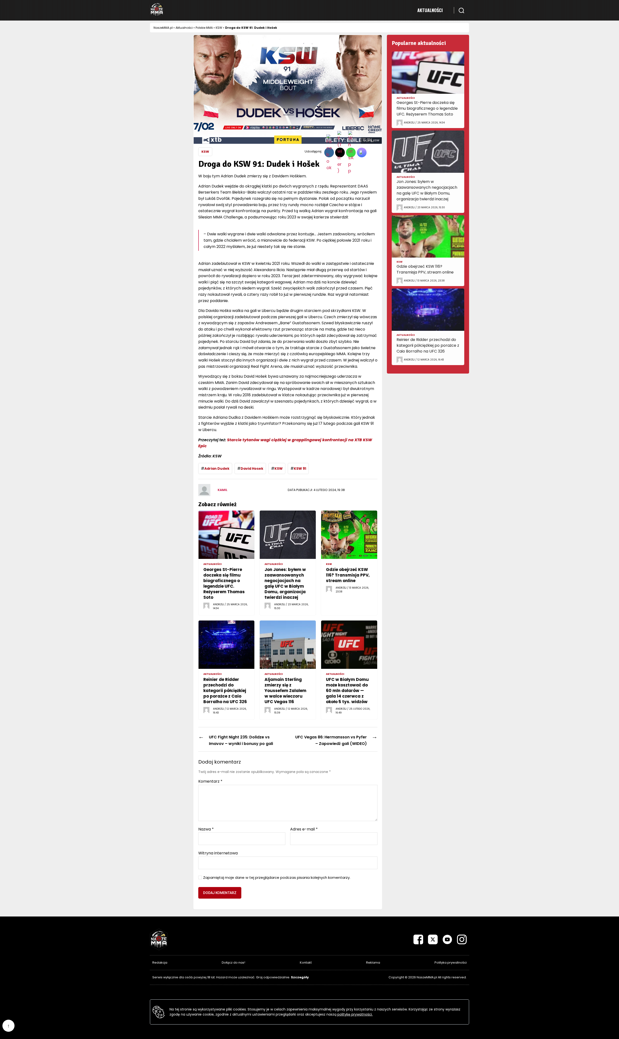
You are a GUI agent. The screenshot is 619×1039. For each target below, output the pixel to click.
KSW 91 (300, 468)
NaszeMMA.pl (163, 28)
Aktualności (430, 10)
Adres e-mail (304, 829)
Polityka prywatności (451, 962)
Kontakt (306, 962)
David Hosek (252, 468)
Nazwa (206, 829)
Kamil (223, 490)
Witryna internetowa (218, 852)
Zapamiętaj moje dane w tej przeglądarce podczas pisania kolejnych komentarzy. (276, 877)
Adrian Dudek (216, 468)
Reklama (373, 962)
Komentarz (210, 781)
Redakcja (159, 962)
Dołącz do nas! (233, 962)
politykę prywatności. (355, 1014)
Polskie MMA (204, 28)
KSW (219, 28)
